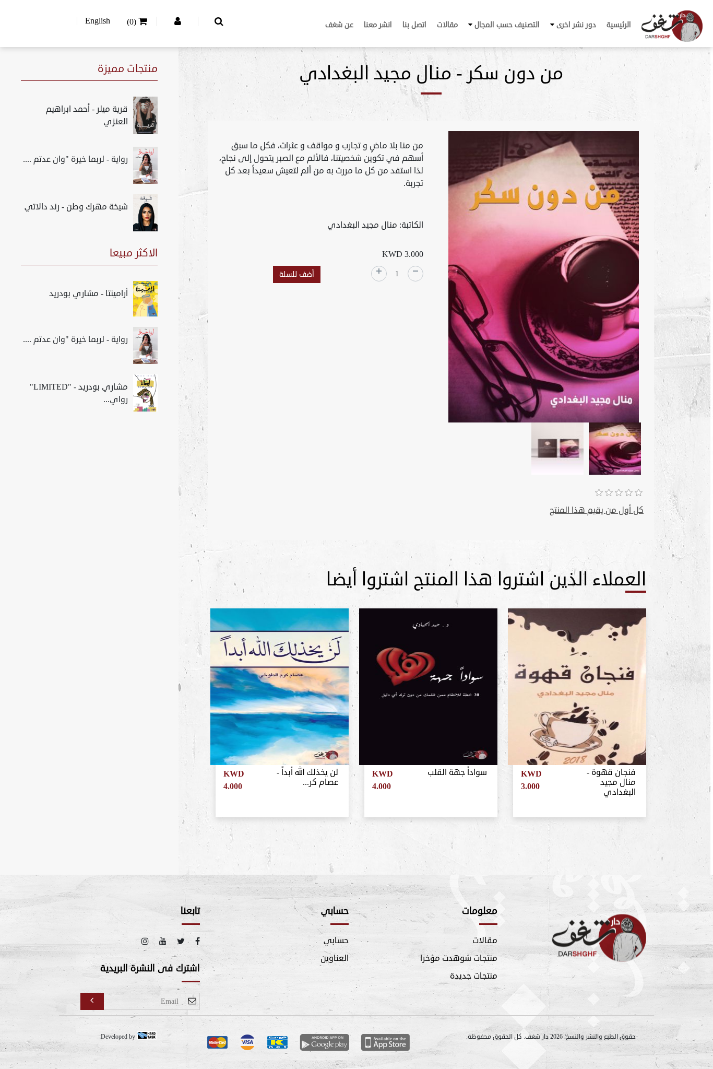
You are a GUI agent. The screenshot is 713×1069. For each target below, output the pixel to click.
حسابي (336, 940)
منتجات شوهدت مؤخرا (458, 958)
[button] (573, 24)
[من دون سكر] (543, 278)
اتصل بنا (414, 25)
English (97, 21)
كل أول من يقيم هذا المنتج (597, 510)
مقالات (447, 25)
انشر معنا (378, 25)
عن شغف (339, 25)
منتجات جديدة (473, 976)
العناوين (334, 958)
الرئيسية (619, 25)
